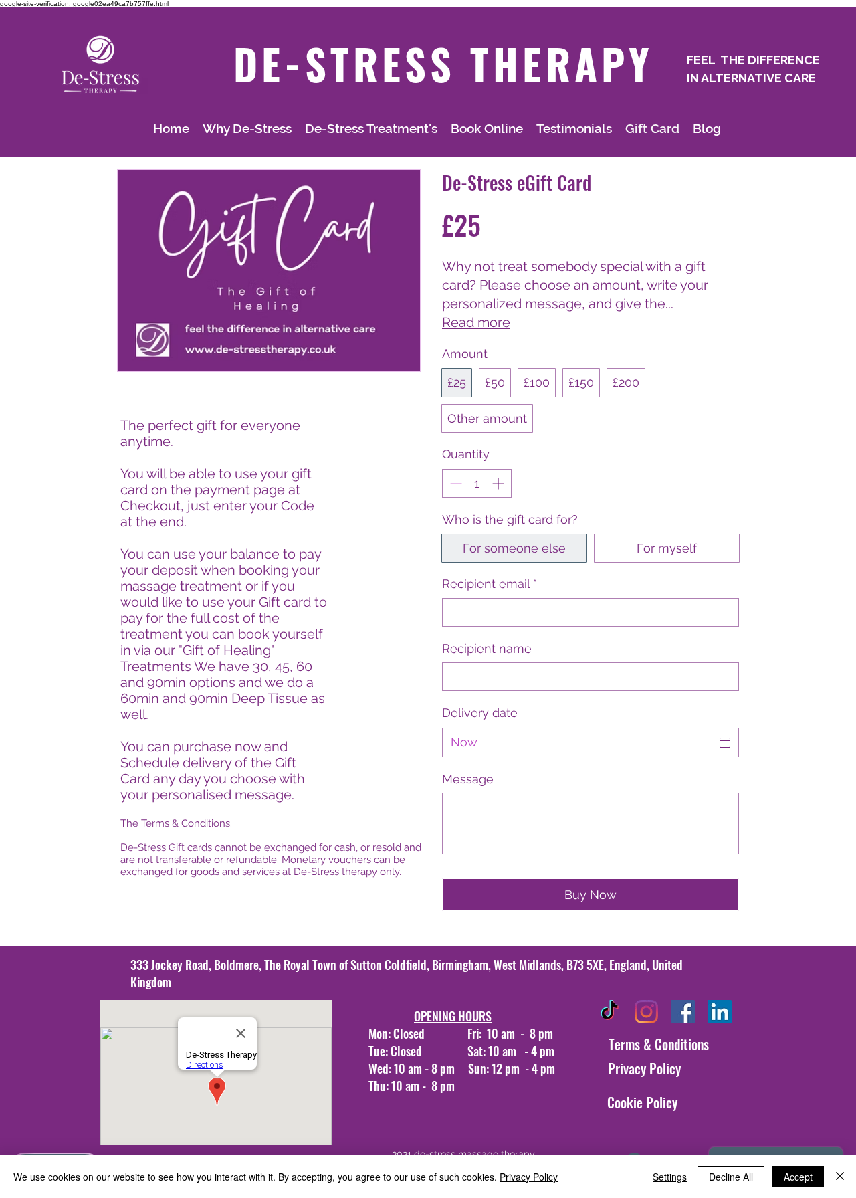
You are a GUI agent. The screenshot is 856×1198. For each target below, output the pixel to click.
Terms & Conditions (659, 1044)
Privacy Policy (644, 1068)
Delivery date (480, 713)
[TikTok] (609, 1011)
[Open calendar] (725, 742)
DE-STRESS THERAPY (443, 63)
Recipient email (489, 584)
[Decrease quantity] (454, 483)
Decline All (731, 1176)
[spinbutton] (477, 483)
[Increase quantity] (499, 483)
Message (468, 779)
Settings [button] (670, 1176)
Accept (798, 1176)
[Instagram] (646, 1011)
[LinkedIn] (720, 1011)
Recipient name (487, 648)
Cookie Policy (642, 1102)
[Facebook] (683, 1011)
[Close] (840, 1176)
